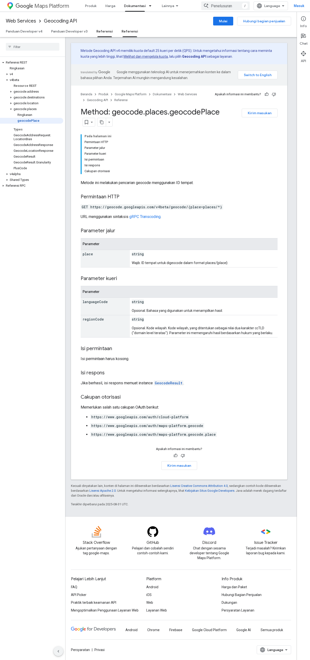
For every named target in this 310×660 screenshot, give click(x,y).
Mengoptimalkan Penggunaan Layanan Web (105, 610)
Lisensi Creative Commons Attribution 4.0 (199, 486)
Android (152, 587)
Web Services (21, 21)
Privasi (99, 650)
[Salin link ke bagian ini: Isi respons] (109, 373)
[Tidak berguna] (274, 94)
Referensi (104, 31)
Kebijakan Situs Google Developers (209, 490)
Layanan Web (156, 610)
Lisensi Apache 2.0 (102, 490)
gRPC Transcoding (145, 216)
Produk (91, 6)
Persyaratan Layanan (238, 610)
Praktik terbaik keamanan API (93, 602)
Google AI (243, 630)
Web (149, 602)
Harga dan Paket (234, 587)
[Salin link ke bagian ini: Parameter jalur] (120, 231)
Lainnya (168, 6)
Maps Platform (51, 6)
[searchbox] (32, 47)
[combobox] (225, 5)
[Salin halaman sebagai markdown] (101, 122)
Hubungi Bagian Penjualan (242, 595)
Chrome (153, 630)
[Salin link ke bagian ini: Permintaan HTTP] (124, 197)
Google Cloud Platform (209, 630)
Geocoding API (60, 21)
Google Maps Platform (131, 94)
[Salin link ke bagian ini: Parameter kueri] (122, 279)
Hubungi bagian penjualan (264, 21)
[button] (31, 62)
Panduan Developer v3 (69, 31)
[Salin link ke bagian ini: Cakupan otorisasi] (125, 397)
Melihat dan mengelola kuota (146, 56)
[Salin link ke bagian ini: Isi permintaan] (117, 349)
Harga (110, 6)
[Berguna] (266, 94)
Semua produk (272, 630)
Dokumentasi (135, 6)
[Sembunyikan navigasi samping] (58, 651)
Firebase (175, 630)
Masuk (299, 6)
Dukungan (229, 602)
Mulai (223, 21)
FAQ (74, 587)
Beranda (86, 94)
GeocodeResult (168, 383)
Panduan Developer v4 (24, 31)
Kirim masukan (259, 113)
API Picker (78, 595)
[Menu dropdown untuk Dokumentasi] (151, 6)
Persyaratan (80, 650)
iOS (149, 595)
